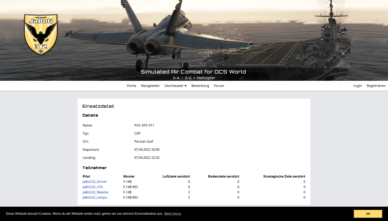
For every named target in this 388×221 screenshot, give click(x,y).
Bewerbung (200, 85)
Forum (219, 85)
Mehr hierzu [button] (172, 213)
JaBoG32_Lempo (95, 197)
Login (357, 85)
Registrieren (376, 85)
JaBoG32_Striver (95, 181)
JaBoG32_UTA (93, 187)
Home (131, 85)
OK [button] (368, 213)
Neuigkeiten (150, 85)
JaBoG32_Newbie (95, 192)
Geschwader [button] (174, 85)
